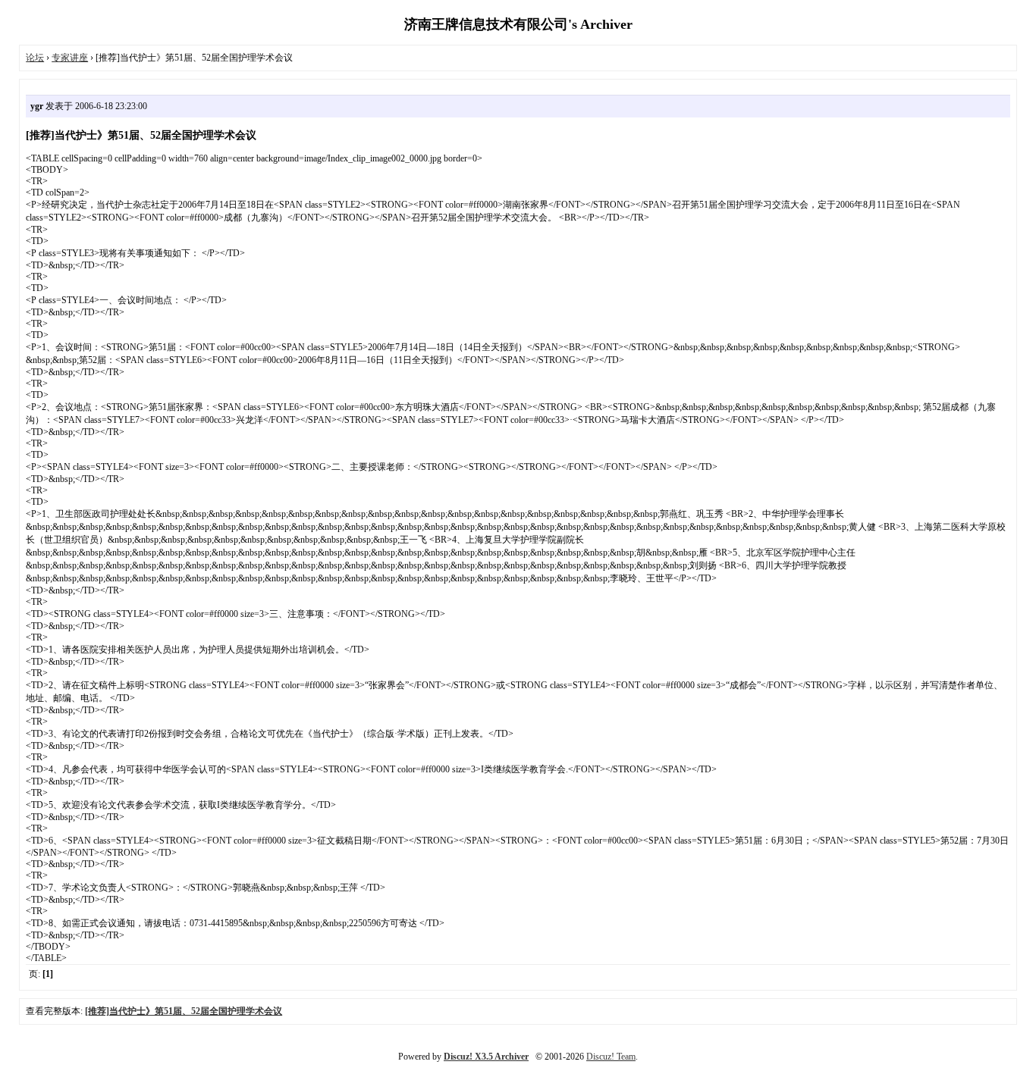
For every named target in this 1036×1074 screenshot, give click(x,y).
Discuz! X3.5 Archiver (486, 1056)
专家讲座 (70, 57)
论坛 (35, 57)
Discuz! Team (611, 1056)
